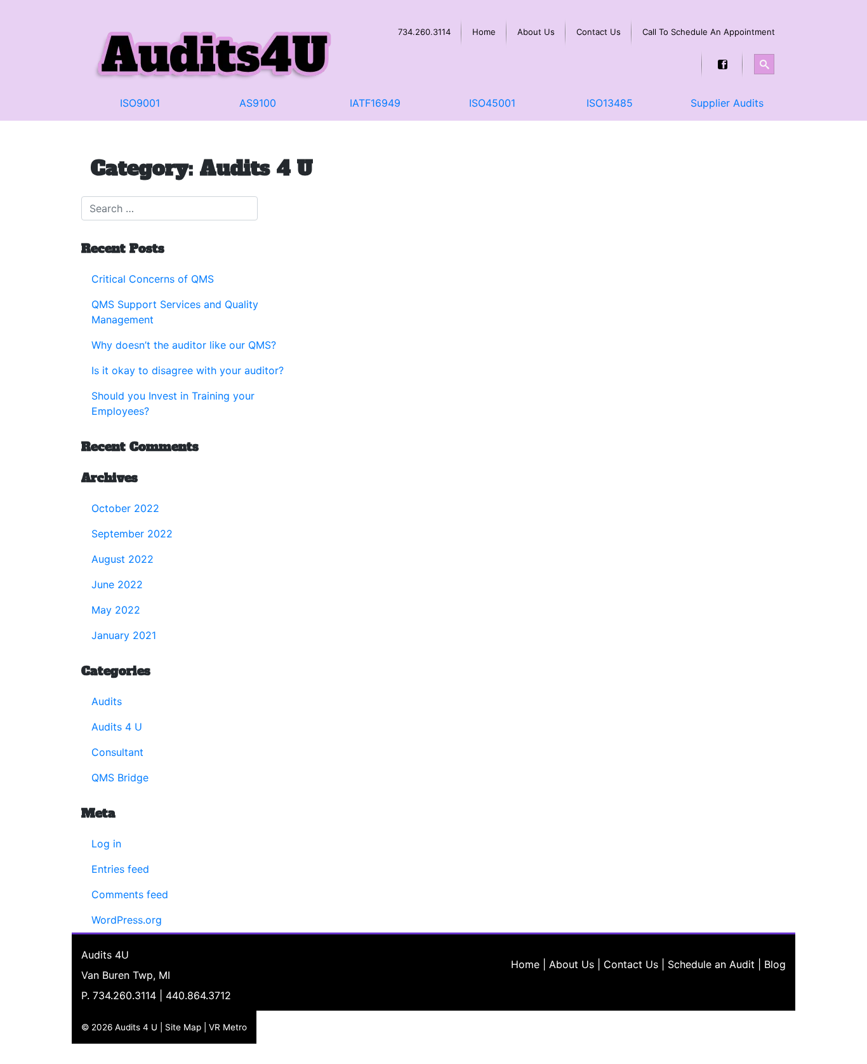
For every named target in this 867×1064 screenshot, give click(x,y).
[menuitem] (424, 32)
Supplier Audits (727, 103)
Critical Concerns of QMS (152, 279)
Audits (106, 701)
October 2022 (125, 508)
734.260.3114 (124, 995)
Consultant (117, 752)
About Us (571, 964)
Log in (106, 843)
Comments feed (129, 894)
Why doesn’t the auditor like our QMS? (183, 345)
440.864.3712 (198, 995)
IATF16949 (375, 103)
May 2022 (115, 609)
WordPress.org (126, 919)
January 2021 (123, 635)
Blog (775, 964)
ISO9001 (140, 103)
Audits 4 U (116, 726)
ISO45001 (492, 103)
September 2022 (132, 533)
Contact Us (631, 964)
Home (525, 964)
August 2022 (122, 559)
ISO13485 (609, 103)
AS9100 (257, 103)
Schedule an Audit (711, 964)
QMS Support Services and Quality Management (174, 312)
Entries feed (120, 869)
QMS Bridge (120, 777)
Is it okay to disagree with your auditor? (187, 370)
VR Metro (228, 1027)
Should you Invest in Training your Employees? (173, 403)
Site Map (183, 1027)
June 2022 (117, 584)
